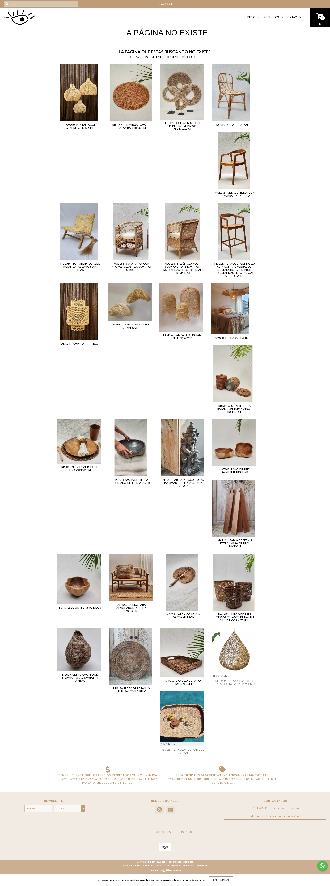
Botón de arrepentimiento (197, 865)
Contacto (293, 17)
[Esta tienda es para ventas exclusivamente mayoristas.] (222, 769)
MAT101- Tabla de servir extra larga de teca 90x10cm (235, 543)
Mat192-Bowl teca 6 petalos (80, 607)
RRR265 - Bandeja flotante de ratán (183, 751)
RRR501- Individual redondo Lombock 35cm (80, 468)
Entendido (221, 880)
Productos (270, 17)
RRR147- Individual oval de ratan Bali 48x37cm (131, 126)
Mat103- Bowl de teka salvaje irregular (235, 471)
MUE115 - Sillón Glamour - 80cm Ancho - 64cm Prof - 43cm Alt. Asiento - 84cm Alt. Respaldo (183, 268)
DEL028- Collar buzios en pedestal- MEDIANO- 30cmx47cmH (183, 126)
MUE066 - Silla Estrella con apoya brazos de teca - (235, 194)
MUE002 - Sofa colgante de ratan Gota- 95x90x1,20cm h (235, 682)
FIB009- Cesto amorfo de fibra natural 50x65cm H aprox (80, 677)
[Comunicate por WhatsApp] (322, 866)
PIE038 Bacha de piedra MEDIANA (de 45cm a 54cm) (132, 481)
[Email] (170, 810)
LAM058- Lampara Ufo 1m (231, 337)
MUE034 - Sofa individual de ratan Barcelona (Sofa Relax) (80, 266)
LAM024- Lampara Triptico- (79, 343)
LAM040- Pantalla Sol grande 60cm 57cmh (80, 126)
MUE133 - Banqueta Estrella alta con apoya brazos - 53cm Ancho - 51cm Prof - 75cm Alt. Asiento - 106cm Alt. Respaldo (234, 269)
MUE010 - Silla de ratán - (232, 124)
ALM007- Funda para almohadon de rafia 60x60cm (131, 607)
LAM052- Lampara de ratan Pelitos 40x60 (182, 336)
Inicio (251, 17)
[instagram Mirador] (159, 810)
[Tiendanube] (165, 871)
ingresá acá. (177, 865)
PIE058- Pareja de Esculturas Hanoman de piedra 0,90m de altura (183, 482)
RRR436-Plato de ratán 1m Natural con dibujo (131, 690)
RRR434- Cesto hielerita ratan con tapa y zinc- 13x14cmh (234, 408)
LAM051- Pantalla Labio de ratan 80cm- (131, 326)
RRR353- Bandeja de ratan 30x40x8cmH (183, 682)
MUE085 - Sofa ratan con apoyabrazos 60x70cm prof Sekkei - (132, 266)
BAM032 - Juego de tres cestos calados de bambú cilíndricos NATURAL (235, 617)
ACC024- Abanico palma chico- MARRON (183, 616)
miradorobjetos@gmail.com (286, 808)
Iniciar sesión (165, 4)
